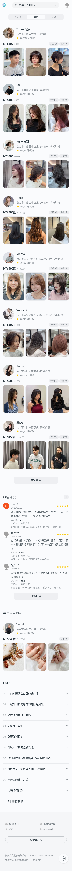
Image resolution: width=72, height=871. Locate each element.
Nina (21, 520)
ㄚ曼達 (22, 580)
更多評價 (36, 596)
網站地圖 (37, 859)
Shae (21, 552)
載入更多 (36, 480)
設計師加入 (36, 839)
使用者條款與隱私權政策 (16, 859)
